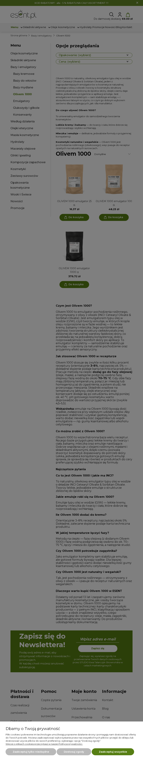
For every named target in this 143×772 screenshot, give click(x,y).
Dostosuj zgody (74, 751)
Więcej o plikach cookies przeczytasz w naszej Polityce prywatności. (44, 744)
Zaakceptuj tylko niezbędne (31, 751)
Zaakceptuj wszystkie (113, 751)
